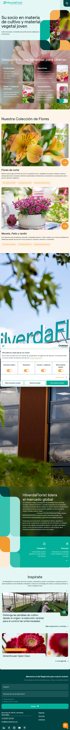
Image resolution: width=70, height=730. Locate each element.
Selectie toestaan (35, 383)
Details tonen (60, 377)
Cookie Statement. (36, 358)
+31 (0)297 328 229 (7, 718)
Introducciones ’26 (25, 183)
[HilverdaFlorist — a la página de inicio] (12, 3)
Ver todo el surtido (9, 183)
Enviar (33, 706)
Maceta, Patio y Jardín (11, 701)
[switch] (26, 370)
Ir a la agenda (61, 661)
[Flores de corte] (35, 145)
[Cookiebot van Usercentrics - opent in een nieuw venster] (60, 346)
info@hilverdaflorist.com (9, 722)
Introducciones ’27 (25, 244)
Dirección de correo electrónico (14, 694)
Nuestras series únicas (42, 183)
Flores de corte (9, 699)
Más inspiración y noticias (56, 626)
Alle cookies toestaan (57, 383)
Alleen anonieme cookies (13, 383)
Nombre (6, 687)
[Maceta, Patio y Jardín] (35, 208)
